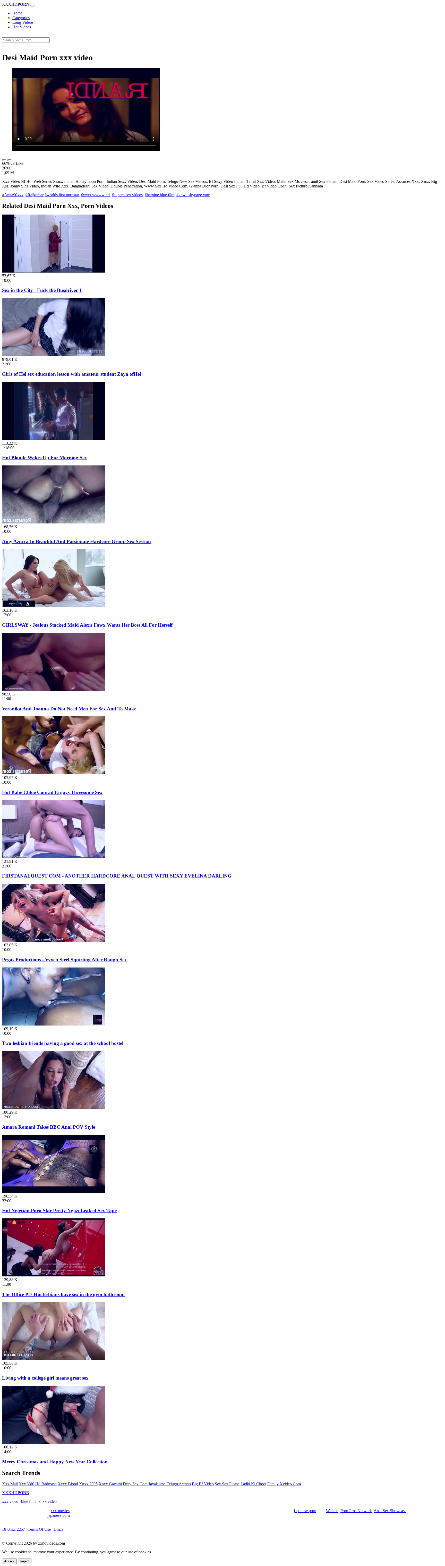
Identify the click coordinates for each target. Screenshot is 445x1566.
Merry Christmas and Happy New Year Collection (55, 1461)
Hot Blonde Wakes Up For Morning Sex (44, 457)
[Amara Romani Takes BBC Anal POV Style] (53, 1107)
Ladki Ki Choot (253, 1484)
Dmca (58, 1529)
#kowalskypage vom (193, 195)
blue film (28, 1501)
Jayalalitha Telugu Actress (170, 1484)
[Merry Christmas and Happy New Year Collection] (53, 1442)
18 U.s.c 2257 (13, 1529)
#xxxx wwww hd (95, 195)
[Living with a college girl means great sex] (53, 1358)
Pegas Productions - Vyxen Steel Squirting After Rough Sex (64, 959)
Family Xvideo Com (284, 1484)
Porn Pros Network (356, 1510)
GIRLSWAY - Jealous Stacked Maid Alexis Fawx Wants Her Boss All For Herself (87, 625)
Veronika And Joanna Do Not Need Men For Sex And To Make (69, 708)
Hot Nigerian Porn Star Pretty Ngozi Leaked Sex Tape (59, 1210)
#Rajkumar (34, 195)
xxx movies (60, 1510)
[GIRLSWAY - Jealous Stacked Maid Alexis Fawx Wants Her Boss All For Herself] (53, 605)
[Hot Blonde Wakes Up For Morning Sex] (53, 438)
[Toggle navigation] (32, 5)
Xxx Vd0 (26, 1484)
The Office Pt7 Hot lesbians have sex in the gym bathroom (63, 1294)
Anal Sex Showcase (390, 1510)
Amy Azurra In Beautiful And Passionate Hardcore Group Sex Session (76, 541)
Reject (24, 1561)
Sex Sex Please (227, 1484)
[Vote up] (4, 160)
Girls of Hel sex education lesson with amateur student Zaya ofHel (71, 374)
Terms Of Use (39, 1529)
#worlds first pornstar (62, 195)
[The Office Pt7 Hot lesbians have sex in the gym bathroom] (53, 1275)
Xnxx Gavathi (110, 1484)
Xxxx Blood (68, 1484)
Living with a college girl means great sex (45, 1378)
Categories (21, 17)
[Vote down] (9, 160)
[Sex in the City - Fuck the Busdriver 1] (53, 271)
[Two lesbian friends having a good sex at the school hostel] (53, 1024)
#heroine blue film (159, 195)
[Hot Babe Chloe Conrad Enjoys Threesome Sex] (53, 773)
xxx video (10, 1501)
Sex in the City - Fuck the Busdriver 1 (42, 290)
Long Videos (22, 22)
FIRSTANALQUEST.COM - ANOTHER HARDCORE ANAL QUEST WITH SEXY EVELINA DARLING (117, 876)
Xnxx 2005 (88, 1484)
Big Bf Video (203, 1484)
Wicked (332, 1510)
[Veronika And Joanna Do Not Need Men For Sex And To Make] (53, 689)
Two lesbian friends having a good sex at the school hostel (62, 1043)
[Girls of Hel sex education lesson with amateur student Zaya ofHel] (53, 354)
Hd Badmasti (46, 1484)
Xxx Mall (10, 1484)
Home (17, 13)
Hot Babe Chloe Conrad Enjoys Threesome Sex (52, 792)
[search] (4, 46)
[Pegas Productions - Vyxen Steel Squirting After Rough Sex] (53, 940)
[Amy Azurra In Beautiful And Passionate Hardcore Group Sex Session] (53, 522)
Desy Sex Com (135, 1484)
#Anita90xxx (12, 195)
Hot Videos (21, 27)
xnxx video (47, 1501)
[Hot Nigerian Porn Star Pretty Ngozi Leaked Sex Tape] (53, 1191)
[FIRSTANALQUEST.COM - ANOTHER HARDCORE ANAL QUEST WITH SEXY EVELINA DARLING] (53, 857)
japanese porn (305, 1510)
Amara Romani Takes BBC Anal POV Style (48, 1127)
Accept (9, 1561)
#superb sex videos (127, 195)
